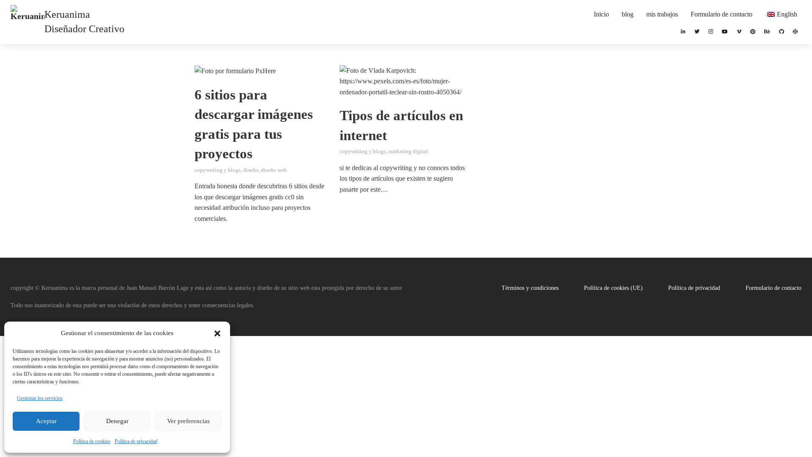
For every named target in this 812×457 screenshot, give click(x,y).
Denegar (117, 421)
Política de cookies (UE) (613, 288)
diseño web (274, 170)
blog (628, 14)
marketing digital (408, 151)
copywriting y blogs (218, 170)
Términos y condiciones (530, 288)
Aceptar (46, 421)
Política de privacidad (136, 441)
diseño (250, 170)
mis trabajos (662, 14)
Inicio (601, 14)
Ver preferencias (188, 421)
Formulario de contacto (721, 14)
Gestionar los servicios (40, 398)
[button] (217, 333)
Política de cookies (91, 441)
